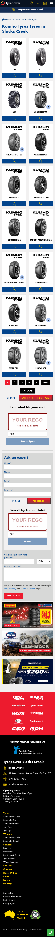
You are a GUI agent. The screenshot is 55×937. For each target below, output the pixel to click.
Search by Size (10, 820)
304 (14, 112)
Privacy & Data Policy (19, 930)
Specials (7, 865)
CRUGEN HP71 (40, 112)
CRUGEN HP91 (40, 155)
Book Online (10, 872)
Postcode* (8, 490)
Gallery (7, 883)
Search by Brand (11, 823)
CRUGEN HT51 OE (41, 197)
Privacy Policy (10, 588)
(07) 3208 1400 (17, 778)
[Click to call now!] (31, 3)
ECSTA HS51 (14, 325)
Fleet (6, 876)
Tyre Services (9, 858)
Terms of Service (28, 588)
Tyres (6, 813)
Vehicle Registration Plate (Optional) (15, 556)
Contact (7, 869)
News (6, 880)
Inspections (8, 851)
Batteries (7, 848)
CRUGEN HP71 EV (14, 155)
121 (14, 69)
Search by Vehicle (11, 816)
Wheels (7, 834)
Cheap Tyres (9, 903)
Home (8, 19)
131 (41, 69)
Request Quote (13, 595)
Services (7, 844)
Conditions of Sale (35, 930)
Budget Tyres (9, 900)
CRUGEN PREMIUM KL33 (41, 240)
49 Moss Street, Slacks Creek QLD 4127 (29, 773)
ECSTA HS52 (40, 325)
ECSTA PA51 (14, 368)
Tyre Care (7, 827)
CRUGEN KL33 (14, 240)
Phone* (7, 472)
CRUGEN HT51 (14, 197)
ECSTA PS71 (41, 368)
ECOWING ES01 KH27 (14, 283)
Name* (7, 463)
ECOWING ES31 (41, 283)
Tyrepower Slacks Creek (30, 9)
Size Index (8, 893)
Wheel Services (10, 862)
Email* (7, 481)
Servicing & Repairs (12, 855)
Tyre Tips (7, 830)
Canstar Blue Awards (12, 896)
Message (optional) (13, 566)
